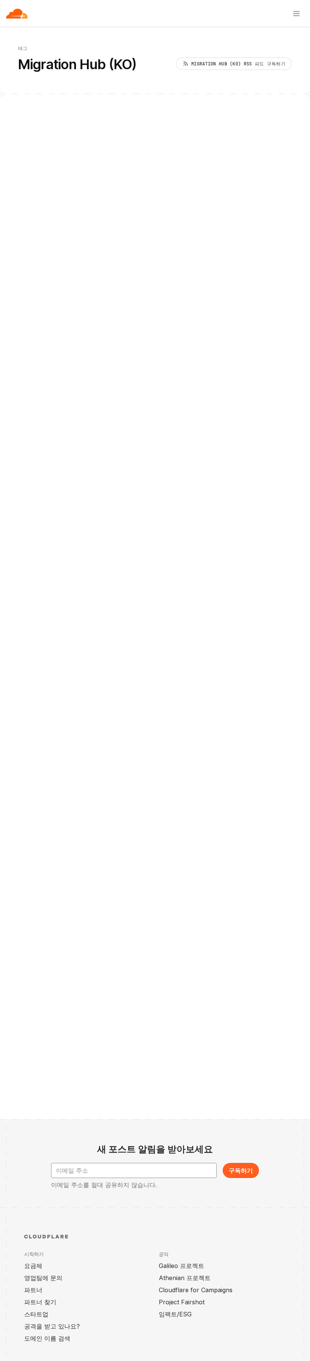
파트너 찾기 (40, 1302)
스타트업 (36, 1314)
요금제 (33, 1266)
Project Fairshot (182, 1302)
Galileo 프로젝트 (181, 1266)
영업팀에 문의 (43, 1278)
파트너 (33, 1290)
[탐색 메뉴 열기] (296, 13)
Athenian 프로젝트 (185, 1278)
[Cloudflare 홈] (17, 14)
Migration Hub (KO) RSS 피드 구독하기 (238, 64)
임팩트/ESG (175, 1314)
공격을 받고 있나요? (52, 1326)
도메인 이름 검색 (47, 1338)
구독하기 (241, 1170)
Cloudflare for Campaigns (195, 1290)
